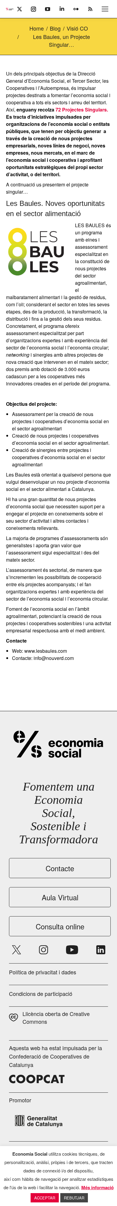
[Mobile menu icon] (105, 9)
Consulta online (60, 926)
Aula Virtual (60, 897)
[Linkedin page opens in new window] (100, 949)
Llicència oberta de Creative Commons (56, 1017)
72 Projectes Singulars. (82, 109)
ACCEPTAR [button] (44, 1198)
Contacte (60, 868)
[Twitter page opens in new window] (16, 949)
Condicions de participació (40, 993)
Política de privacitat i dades (42, 972)
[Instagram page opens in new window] (43, 949)
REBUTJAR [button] (74, 1198)
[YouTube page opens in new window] (72, 949)
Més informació (97, 1187)
